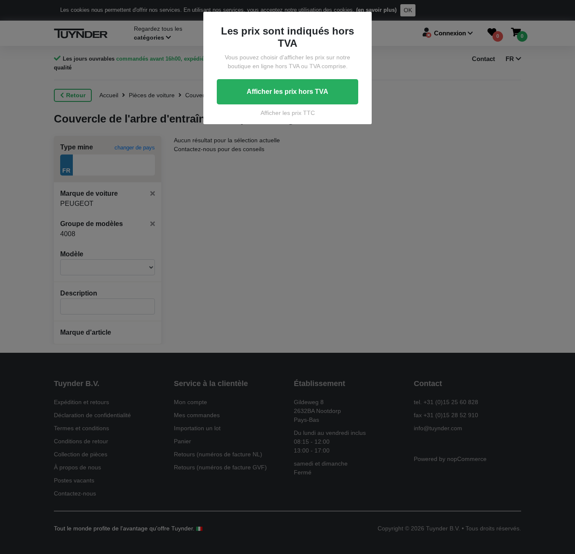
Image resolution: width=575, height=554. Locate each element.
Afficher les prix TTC (288, 112)
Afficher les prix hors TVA (287, 91)
